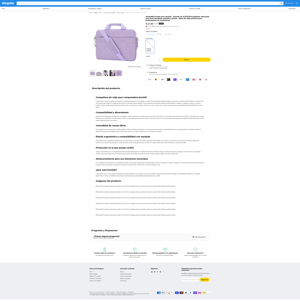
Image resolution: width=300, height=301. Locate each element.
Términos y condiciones (95, 278)
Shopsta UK (125, 295)
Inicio (3, 9)
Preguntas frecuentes (125, 274)
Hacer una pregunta (200, 237)
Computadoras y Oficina (95, 9)
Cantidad (148, 56)
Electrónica (46, 9)
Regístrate (204, 280)
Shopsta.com (131, 295)
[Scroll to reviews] (178, 22)
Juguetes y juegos (145, 9)
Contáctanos (292, 9)
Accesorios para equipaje (109, 12)
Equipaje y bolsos (97, 12)
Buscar (122, 271)
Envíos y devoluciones (244, 9)
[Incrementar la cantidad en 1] (159, 60)
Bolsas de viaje (120, 12)
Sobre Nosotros (93, 274)
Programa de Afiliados (95, 281)
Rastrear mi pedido (194, 9)
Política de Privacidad (95, 276)
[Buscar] (281, 3)
